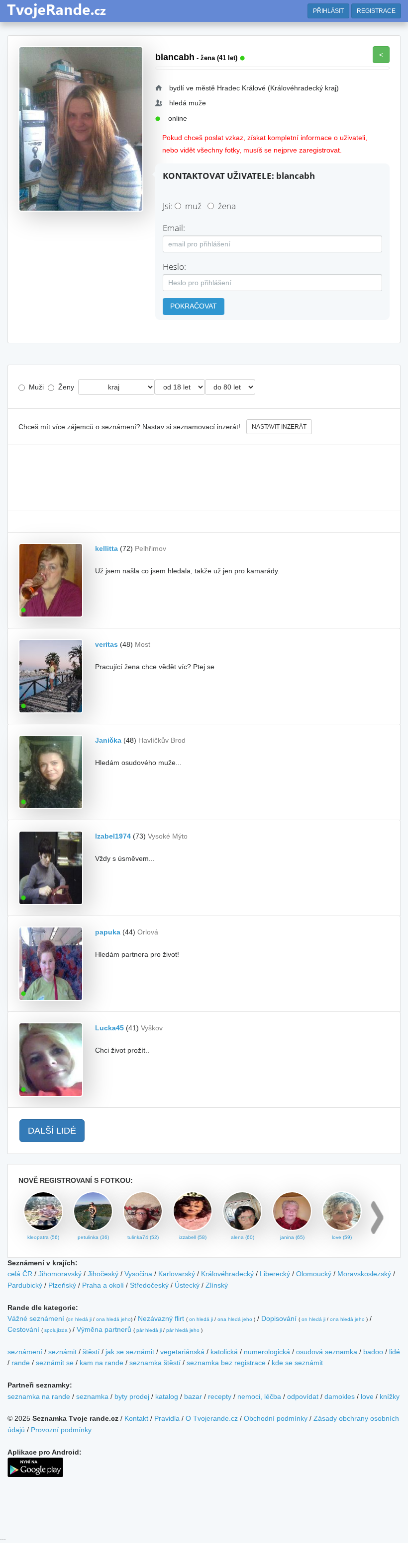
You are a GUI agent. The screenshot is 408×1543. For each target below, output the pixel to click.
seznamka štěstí (155, 1363)
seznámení (24, 1352)
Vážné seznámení (35, 1318)
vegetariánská (182, 1352)
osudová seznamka (326, 1352)
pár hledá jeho (183, 1330)
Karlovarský (176, 1274)
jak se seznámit (129, 1352)
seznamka (92, 1396)
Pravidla (167, 1418)
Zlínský (216, 1285)
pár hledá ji (149, 1330)
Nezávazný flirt (161, 1318)
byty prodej (131, 1396)
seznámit (62, 1352)
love (367, 1396)
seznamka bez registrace (226, 1363)
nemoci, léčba (259, 1396)
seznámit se (55, 1363)
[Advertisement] (204, 478)
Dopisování (279, 1318)
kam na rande (101, 1363)
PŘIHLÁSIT (328, 10)
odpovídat (302, 1396)
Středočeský (149, 1285)
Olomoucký (313, 1274)
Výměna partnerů (104, 1329)
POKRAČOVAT (193, 306)
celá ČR (19, 1274)
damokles (339, 1396)
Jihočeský (103, 1274)
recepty (219, 1396)
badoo (373, 1352)
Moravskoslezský (364, 1274)
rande (20, 1363)
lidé (394, 1352)
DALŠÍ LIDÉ (52, 1131)
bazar (193, 1396)
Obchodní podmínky (275, 1418)
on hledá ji (80, 1319)
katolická (224, 1352)
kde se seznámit (297, 1363)
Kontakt (136, 1418)
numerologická (267, 1352)
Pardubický (24, 1285)
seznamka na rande (38, 1396)
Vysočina (138, 1274)
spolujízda (56, 1330)
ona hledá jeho (113, 1319)
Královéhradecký (227, 1274)
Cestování (23, 1329)
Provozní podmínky (61, 1430)
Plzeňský (62, 1285)
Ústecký (187, 1285)
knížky (390, 1396)
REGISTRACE (376, 10)
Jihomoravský (60, 1274)
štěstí (91, 1352)
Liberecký (275, 1274)
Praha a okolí (103, 1285)
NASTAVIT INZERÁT (279, 426)
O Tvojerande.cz (212, 1418)
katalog (166, 1396)
